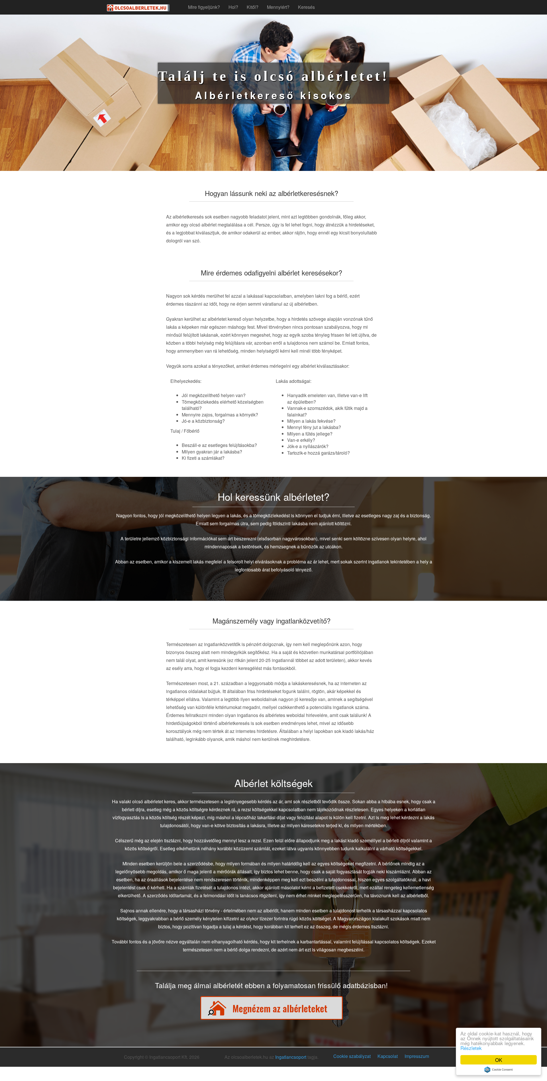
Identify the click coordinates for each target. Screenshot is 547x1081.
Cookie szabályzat (352, 1056)
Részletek (471, 1047)
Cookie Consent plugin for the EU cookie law (498, 1069)
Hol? (233, 7)
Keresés (306, 7)
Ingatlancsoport (290, 1057)
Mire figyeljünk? (204, 7)
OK (498, 1059)
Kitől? (252, 7)
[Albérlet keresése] (271, 1007)
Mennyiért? (278, 7)
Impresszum (417, 1056)
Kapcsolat (387, 1056)
